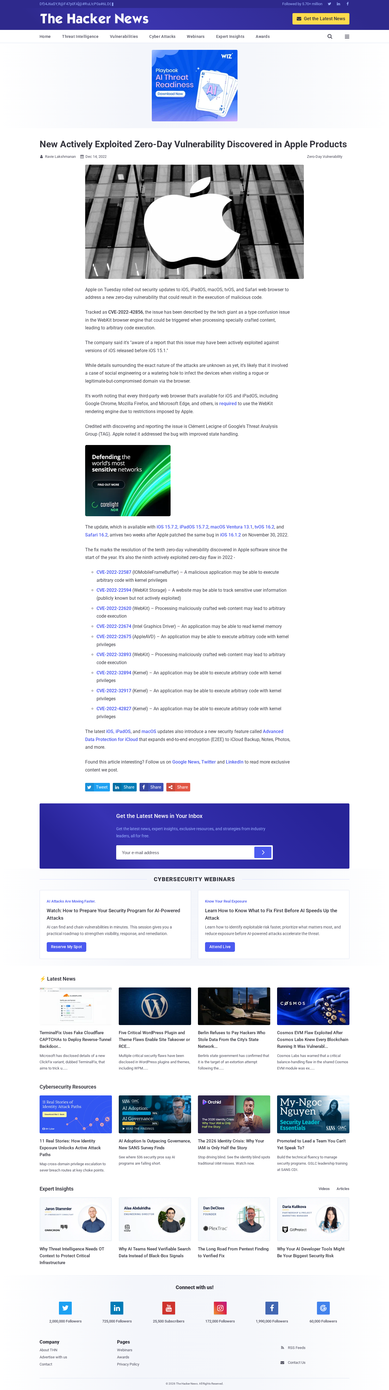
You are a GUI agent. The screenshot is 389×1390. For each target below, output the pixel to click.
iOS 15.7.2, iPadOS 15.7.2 (182, 527)
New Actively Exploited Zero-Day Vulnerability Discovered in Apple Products (193, 144)
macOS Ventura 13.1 (231, 527)
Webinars (195, 36)
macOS (149, 731)
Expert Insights (230, 36)
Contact (46, 1364)
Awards (263, 36)
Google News (185, 762)
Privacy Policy (128, 1364)
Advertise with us (53, 1357)
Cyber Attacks (162, 36)
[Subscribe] (262, 852)
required (228, 403)
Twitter (208, 762)
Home (45, 36)
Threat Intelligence (80, 36)
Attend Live (220, 946)
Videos (324, 1189)
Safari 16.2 (96, 535)
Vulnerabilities (124, 36)
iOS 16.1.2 (230, 535)
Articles (343, 1189)
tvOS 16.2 (264, 527)
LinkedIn (234, 762)
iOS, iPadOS (118, 731)
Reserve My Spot (66, 946)
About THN (48, 1350)
